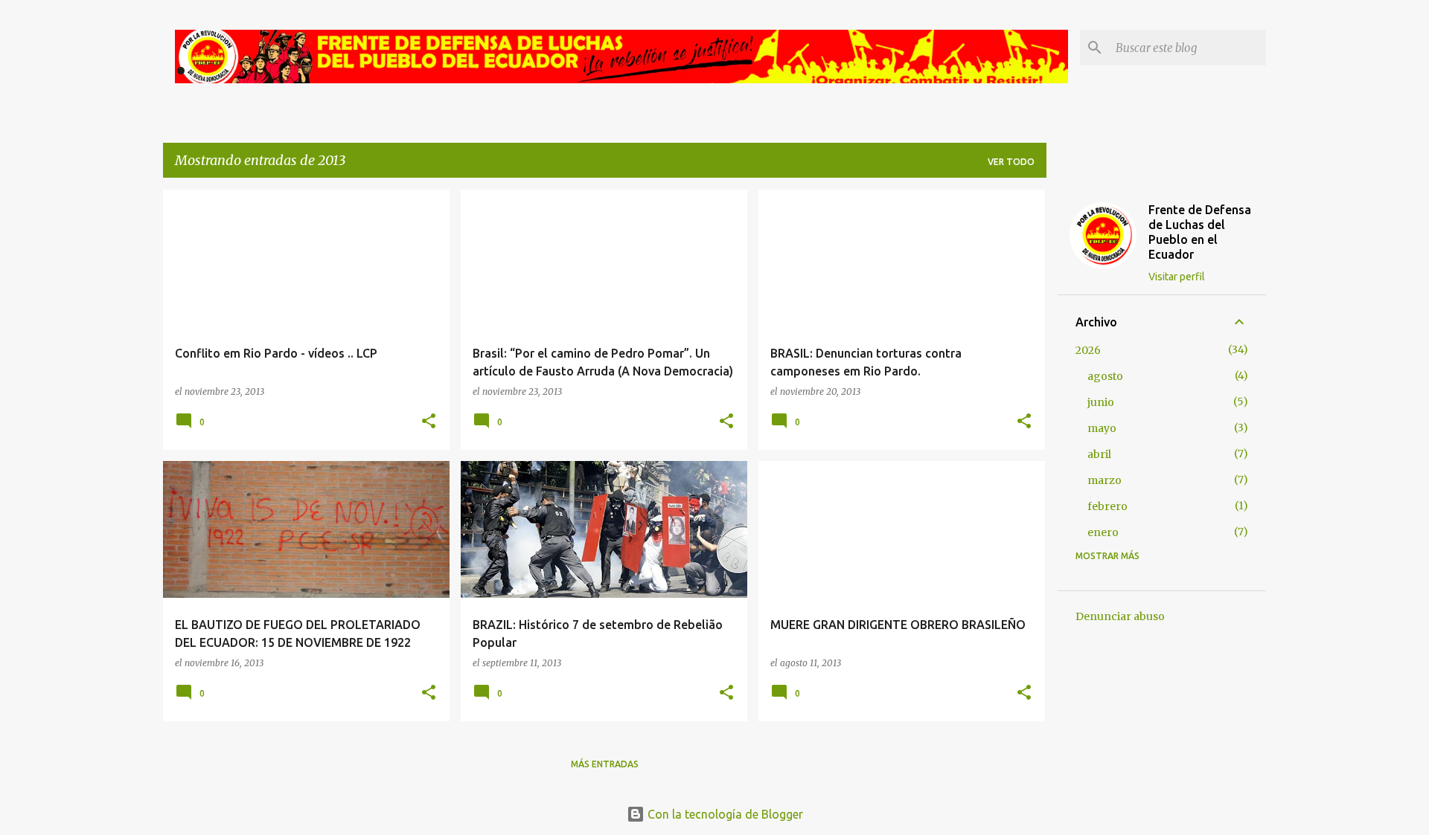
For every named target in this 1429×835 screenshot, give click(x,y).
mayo (1101, 428)
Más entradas (605, 764)
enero (1103, 532)
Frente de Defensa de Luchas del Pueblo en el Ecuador (1199, 232)
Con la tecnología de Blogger (724, 814)
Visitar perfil (1176, 277)
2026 (1088, 350)
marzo (1104, 480)
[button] (429, 422)
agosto (1105, 376)
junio (1100, 402)
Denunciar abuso (1120, 616)
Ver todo (1011, 162)
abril (1099, 454)
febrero (1107, 506)
